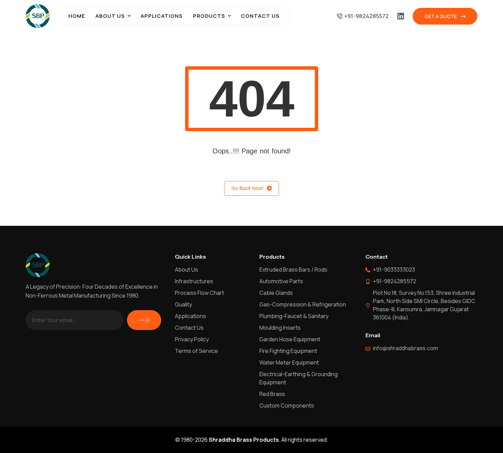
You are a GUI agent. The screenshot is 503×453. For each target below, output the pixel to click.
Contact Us (260, 15)
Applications (162, 15)
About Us (110, 15)
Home (76, 15)
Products (209, 15)
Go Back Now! (247, 188)
